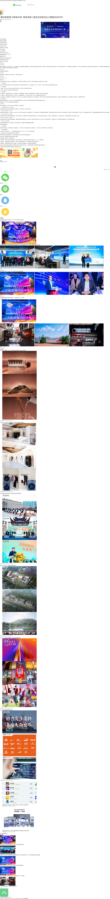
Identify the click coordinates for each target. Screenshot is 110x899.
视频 (15, 0)
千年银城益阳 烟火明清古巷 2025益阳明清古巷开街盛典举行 (11, 493)
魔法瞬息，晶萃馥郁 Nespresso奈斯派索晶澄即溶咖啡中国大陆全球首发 (13, 350)
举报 (1, 160)
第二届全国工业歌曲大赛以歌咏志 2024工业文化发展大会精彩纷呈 (12, 219)
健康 (19, 0)
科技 (24, 0)
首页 (1, 0)
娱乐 (4, 0)
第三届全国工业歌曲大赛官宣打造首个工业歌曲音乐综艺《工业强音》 (12, 297)
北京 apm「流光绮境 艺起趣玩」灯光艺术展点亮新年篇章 (10, 637)
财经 (17, 0)
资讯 (2, 0)
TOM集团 (1, 897)
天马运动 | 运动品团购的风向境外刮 (6, 709)
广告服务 (5, 897)
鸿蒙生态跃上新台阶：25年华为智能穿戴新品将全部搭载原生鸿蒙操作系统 (15, 830)
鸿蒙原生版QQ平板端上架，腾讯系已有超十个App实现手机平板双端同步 (15, 804)
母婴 (13, 0)
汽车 (23, 0)
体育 (6, 0)
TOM (3, 19)
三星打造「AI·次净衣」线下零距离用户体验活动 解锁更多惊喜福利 (12, 422)
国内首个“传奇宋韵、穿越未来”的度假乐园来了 (8, 565)
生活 (12, 0)
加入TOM (9, 897)
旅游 (10, 0)
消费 (21, 0)
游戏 (8, 0)
